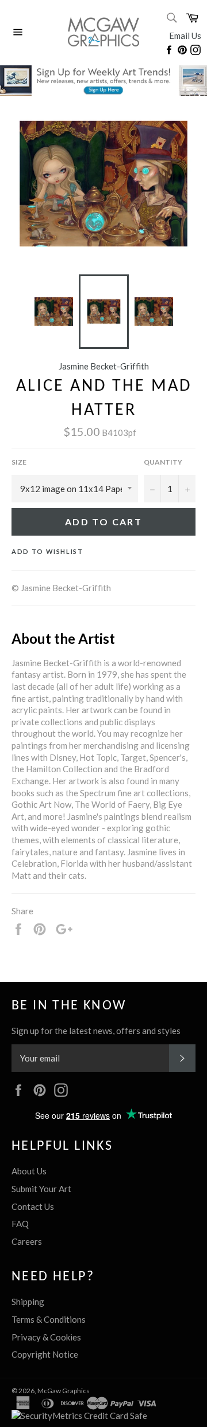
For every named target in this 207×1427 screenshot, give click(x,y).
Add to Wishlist (47, 551)
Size (19, 462)
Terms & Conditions (49, 1319)
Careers (27, 1241)
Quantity (163, 462)
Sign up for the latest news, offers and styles (96, 1030)
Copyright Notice (45, 1354)
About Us (29, 1171)
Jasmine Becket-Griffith (104, 366)
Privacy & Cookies (46, 1337)
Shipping (28, 1301)
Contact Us (33, 1206)
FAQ (20, 1223)
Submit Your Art (41, 1189)
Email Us (185, 35)
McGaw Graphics (63, 1390)
